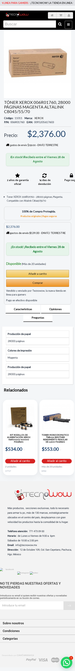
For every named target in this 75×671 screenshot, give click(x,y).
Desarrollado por (18, 655)
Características (23, 309)
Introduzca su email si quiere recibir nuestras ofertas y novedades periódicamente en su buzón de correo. (33, 596)
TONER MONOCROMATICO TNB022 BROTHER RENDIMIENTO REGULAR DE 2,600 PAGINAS (55, 439)
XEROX (38, 118)
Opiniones (55, 309)
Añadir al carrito (20, 461)
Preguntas (38, 317)
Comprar (37, 282)
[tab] (23, 309)
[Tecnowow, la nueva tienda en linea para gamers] (17, 14)
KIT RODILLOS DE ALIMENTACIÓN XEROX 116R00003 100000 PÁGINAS (18, 439)
